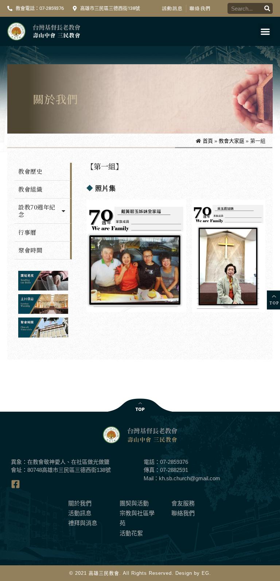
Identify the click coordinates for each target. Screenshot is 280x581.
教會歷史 (30, 171)
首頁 (208, 141)
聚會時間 (30, 250)
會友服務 (183, 503)
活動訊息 (172, 8)
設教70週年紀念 (36, 211)
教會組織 (30, 189)
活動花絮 (131, 533)
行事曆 (27, 232)
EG (205, 573)
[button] (265, 31)
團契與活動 (134, 503)
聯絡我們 (200, 8)
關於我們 (80, 503)
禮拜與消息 (82, 523)
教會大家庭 (231, 141)
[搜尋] (267, 8)
